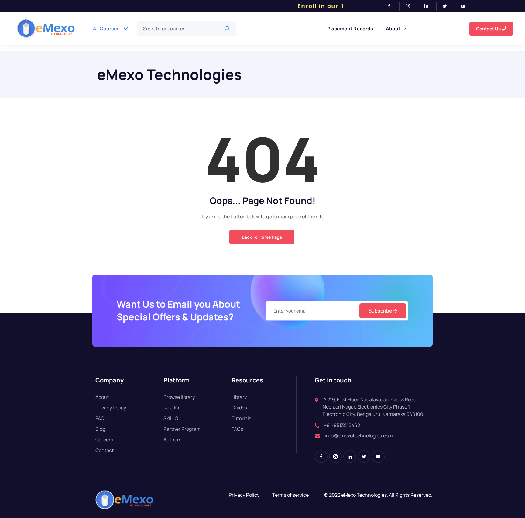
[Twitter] (447, 6)
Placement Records (350, 28)
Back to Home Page (262, 237)
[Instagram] (410, 6)
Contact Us (488, 29)
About (393, 28)
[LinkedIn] (429, 6)
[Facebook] (392, 6)
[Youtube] (465, 6)
